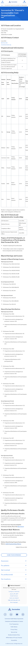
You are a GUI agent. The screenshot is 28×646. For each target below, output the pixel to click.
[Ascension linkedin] (11, 614)
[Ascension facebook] (5, 614)
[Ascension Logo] (14, 610)
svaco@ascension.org (6, 44)
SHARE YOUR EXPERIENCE (14, 555)
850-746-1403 (4, 42)
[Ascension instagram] (23, 614)
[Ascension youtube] (17, 614)
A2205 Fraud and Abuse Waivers (13, 544)
